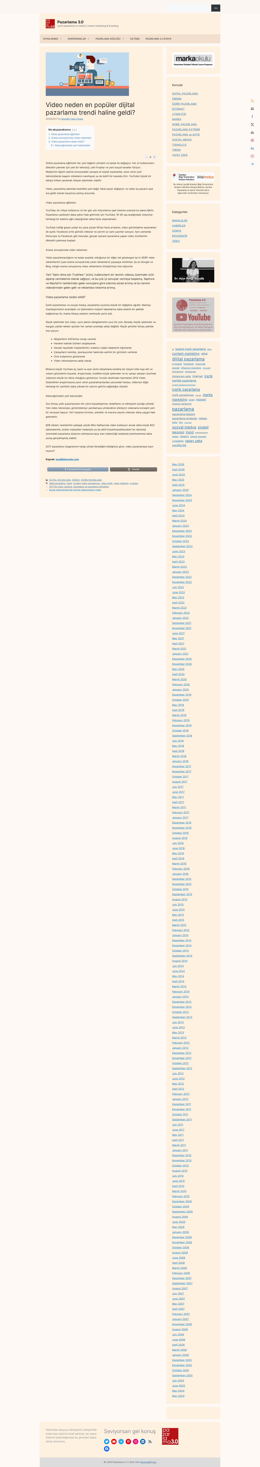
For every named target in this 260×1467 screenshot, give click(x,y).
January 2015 (180, 935)
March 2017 (179, 807)
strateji (203, 427)
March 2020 (179, 679)
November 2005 (182, 1365)
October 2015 (180, 889)
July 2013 (178, 1022)
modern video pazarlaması (86, 483)
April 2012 (178, 1088)
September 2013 (182, 1017)
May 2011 (178, 1134)
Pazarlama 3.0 (70, 22)
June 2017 (178, 791)
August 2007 (180, 1288)
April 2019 (178, 710)
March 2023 (179, 566)
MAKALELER (179, 220)
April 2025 (178, 484)
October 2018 (180, 730)
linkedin (198, 395)
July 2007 (178, 1293)
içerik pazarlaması (183, 395)
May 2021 (178, 638)
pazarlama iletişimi (183, 414)
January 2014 (180, 996)
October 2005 (180, 1370)
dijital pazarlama (57, 483)
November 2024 (182, 500)
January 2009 (180, 1232)
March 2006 (179, 1349)
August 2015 (179, 899)
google (176, 367)
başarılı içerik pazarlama (190, 349)
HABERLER (178, 225)
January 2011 (180, 1150)
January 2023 (180, 571)
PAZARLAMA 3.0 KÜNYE (158, 38)
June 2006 (178, 1339)
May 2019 (178, 704)
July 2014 (178, 966)
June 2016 (178, 848)
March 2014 (179, 986)
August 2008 (180, 1252)
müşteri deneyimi (182, 403)
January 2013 (180, 1047)
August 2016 (179, 838)
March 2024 (179, 520)
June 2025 (178, 474)
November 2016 (182, 827)
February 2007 (181, 1314)
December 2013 (181, 1001)
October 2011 (180, 1114)
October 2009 (180, 1206)
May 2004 (178, 1390)
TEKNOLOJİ (179, 144)
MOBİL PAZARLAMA (184, 124)
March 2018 (179, 756)
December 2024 (182, 495)
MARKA (176, 119)
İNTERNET (178, 108)
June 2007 (178, 1298)
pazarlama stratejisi (184, 418)
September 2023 (182, 546)
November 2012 (181, 1058)
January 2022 (180, 617)
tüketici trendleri (198, 436)
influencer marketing (191, 368)
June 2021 (178, 633)
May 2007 (178, 1303)
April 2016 (178, 858)
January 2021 (180, 653)
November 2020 (182, 664)
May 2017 (178, 797)
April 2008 (178, 1262)
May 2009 (178, 1227)
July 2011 (177, 1124)
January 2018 (180, 761)
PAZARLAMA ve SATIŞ (186, 134)
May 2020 (178, 669)
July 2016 (178, 843)
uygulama (177, 440)
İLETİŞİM (134, 38)
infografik (206, 368)
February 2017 (180, 812)
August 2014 (179, 960)
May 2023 (178, 556)
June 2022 (178, 592)
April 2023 (178, 561)
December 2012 (181, 1053)
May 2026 (178, 464)
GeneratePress (148, 1462)
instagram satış (181, 376)
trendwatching (201, 432)
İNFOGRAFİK (179, 235)
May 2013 (178, 1032)
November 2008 (182, 1242)
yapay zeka (193, 441)
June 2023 (178, 551)
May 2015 (178, 914)
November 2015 (181, 884)
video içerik (107, 483)
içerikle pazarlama (184, 380)
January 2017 (180, 817)
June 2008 (178, 1257)
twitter (175, 436)
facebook (188, 363)
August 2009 (180, 1216)
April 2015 (178, 919)
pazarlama (183, 409)
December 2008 (182, 1237)
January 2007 (180, 1319)
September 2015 (182, 894)
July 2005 (178, 1380)
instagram (190, 371)
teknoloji (178, 432)
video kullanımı (121, 483)
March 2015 (179, 925)
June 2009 (178, 1221)
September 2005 (182, 1375)
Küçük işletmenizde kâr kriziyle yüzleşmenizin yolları (75, 489)
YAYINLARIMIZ (50, 38)
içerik (69, 483)
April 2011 (178, 1140)
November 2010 (182, 1160)
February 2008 (181, 1273)
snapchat (188, 423)
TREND (176, 149)
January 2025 (180, 490)
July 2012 (178, 1073)
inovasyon (177, 371)
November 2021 (181, 628)
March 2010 (179, 1191)
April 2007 (178, 1308)
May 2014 (178, 976)
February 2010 (181, 1196)
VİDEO (176, 241)
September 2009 (182, 1211)
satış (174, 422)
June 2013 (178, 1027)
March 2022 (179, 607)
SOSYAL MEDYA (182, 139)
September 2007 (182, 1283)
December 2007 (182, 1278)
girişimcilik (200, 364)
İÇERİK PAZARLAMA (91, 480)
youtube (134, 483)
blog (209, 349)
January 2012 (180, 1099)
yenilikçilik (179, 445)
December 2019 (181, 694)
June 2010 (178, 1180)
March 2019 (179, 715)
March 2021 (179, 648)
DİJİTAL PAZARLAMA (60, 480)
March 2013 (179, 1037)
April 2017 (178, 802)
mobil (192, 399)
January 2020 (180, 689)
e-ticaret (177, 363)
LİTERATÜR (179, 114)
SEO (181, 422)
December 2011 (181, 1104)
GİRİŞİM (176, 98)
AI (173, 349)
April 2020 (178, 674)
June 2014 (178, 971)
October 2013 (180, 1012)
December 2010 (181, 1155)
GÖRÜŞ (76, 480)
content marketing (186, 353)
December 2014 (181, 940)
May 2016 (178, 853)
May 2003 (178, 1395)
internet (197, 376)
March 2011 (179, 1145)
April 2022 (178, 602)
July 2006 (178, 1334)
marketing (179, 399)
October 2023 (180, 541)
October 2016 (180, 832)
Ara (166, 3)
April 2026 (178, 469)
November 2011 (181, 1109)
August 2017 (179, 781)
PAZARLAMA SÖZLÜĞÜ (108, 38)
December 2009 (182, 1201)
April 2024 (178, 515)
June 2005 (178, 1385)
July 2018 (178, 740)
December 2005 (182, 1360)
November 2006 (182, 1324)
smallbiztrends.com (67, 459)
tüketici (184, 436)
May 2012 (178, 1083)
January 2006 (180, 1355)
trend (190, 432)
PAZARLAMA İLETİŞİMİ (186, 129)
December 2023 (182, 530)
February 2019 (181, 720)
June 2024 (178, 505)
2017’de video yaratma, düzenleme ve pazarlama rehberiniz (79, 486)
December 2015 (181, 879)
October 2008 (180, 1247)
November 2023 (182, 536)
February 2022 (181, 612)
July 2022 (178, 587)
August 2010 (179, 1170)
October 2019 (180, 699)
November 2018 (181, 725)
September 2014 (182, 955)
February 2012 (180, 1093)
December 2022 (182, 577)
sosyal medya (184, 427)
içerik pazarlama (186, 389)
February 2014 (181, 991)
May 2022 (178, 597)
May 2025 (178, 479)
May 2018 (178, 745)
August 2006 (180, 1329)
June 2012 (178, 1078)
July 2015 (178, 904)
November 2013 (182, 1006)
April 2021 (178, 643)
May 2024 (178, 510)
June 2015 (178, 909)
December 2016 (181, 822)
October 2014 (180, 950)
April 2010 (178, 1186)
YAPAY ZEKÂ (180, 155)
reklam (202, 418)
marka (208, 395)
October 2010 (180, 1165)
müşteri (201, 399)
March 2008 (179, 1267)
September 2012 (182, 1068)
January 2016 (180, 873)
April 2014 (178, 981)
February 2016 (181, 868)
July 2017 (178, 786)
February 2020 (181, 684)
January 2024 (180, 525)
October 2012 (180, 1063)
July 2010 (178, 1175)
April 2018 (178, 751)
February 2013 (181, 1042)
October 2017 (180, 776)
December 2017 (181, 766)
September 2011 (182, 1119)
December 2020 (182, 658)
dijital (204, 353)
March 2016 (179, 863)
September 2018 (182, 735)
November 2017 (181, 771)
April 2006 (178, 1344)
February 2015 (180, 930)
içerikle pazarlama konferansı (184, 385)
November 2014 (182, 945)
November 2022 (182, 582)
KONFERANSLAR (77, 38)
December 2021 (181, 623)
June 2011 (178, 1129)
